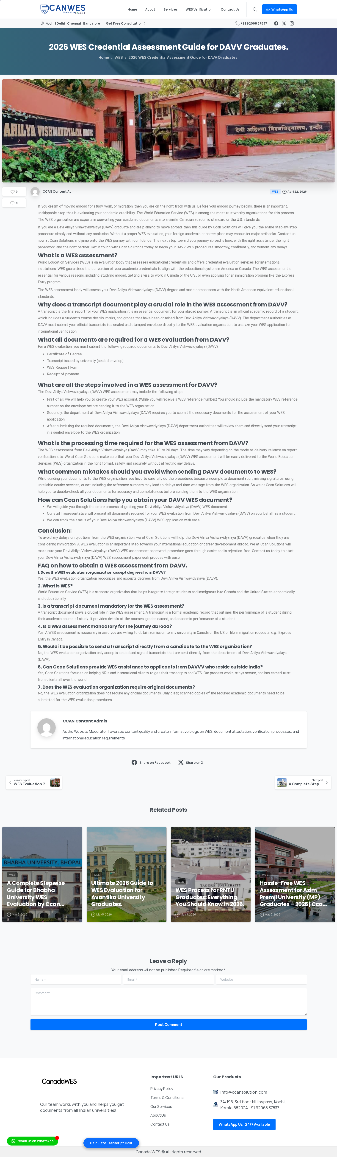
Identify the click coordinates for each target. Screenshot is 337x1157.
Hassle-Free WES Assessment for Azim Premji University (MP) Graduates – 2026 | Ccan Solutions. (293, 894)
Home (104, 57)
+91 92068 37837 (254, 23)
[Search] (254, 9)
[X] (284, 23)
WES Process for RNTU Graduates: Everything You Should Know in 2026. (210, 897)
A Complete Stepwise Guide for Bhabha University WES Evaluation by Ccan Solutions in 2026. (36, 894)
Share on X (194, 762)
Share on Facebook (155, 762)
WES (119, 57)
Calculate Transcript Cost (111, 1143)
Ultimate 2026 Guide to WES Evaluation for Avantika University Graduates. (122, 894)
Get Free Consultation (124, 23)
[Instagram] (292, 23)
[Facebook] (276, 23)
